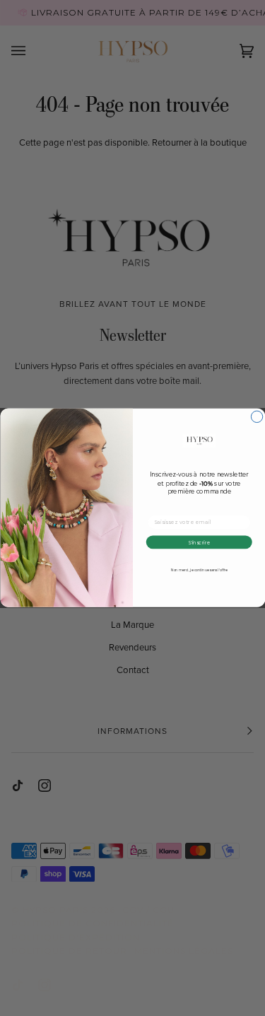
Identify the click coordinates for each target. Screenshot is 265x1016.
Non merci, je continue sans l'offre (198, 570)
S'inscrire (199, 542)
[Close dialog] (256, 417)
